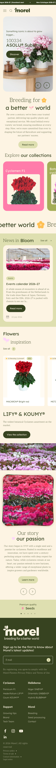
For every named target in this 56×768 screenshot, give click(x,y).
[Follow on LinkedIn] (5, 737)
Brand (6, 717)
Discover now (17, 51)
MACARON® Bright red (17, 401)
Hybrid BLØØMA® (37, 697)
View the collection (17, 434)
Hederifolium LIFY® (13, 693)
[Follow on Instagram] (13, 731)
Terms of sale (8, 754)
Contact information (11, 757)
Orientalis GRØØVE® (38, 693)
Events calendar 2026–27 (23, 284)
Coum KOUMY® (11, 697)
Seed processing (36, 717)
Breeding (32, 713)
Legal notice (8, 759)
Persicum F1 (9, 689)
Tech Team (8, 721)
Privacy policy (9, 751)
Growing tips (9, 713)
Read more (16, 308)
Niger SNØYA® (35, 689)
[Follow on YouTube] (21, 731)
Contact (32, 721)
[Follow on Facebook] (5, 731)
